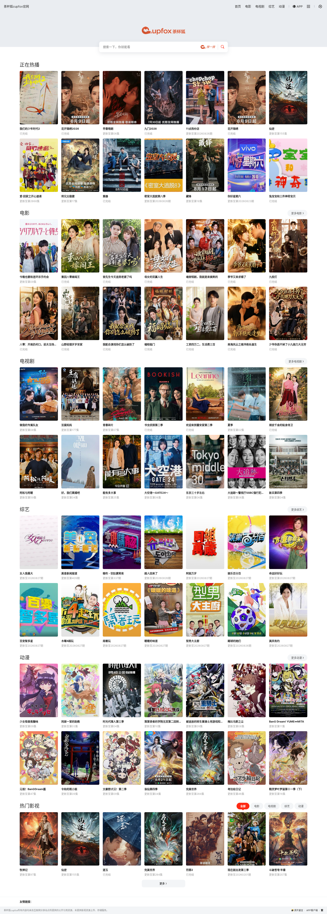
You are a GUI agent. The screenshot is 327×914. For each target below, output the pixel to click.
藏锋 (188, 196)
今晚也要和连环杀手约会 (34, 276)
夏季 (230, 425)
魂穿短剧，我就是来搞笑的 (202, 276)
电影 (248, 6)
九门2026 (150, 128)
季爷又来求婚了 (237, 276)
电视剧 (259, 6)
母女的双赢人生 (153, 276)
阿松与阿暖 (26, 492)
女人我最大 (26, 573)
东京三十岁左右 (195, 492)
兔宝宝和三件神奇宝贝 (282, 196)
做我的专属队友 (29, 425)
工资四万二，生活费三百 (200, 344)
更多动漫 (296, 657)
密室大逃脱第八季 (155, 196)
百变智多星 (26, 640)
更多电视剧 (295, 361)
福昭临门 (149, 344)
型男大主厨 (192, 640)
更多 (162, 883)
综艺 (272, 6)
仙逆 (271, 128)
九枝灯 (273, 276)
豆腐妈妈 (66, 425)
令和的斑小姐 (69, 789)
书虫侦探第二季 (153, 425)
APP (300, 6)
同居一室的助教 (70, 721)
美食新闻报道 (69, 573)
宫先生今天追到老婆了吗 (117, 276)
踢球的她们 (234, 640)
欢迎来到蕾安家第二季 (199, 425)
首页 (238, 6)
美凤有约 (274, 640)
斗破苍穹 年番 (277, 869)
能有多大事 (109, 492)
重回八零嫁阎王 (70, 276)
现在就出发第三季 (238, 869)
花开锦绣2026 (70, 128)
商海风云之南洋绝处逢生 (242, 344)
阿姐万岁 (191, 573)
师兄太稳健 (68, 196)
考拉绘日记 (234, 789)
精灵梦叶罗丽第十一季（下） (286, 789)
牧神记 (24, 869)
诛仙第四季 (151, 789)
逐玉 (105, 869)
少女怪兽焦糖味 (29, 721)
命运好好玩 (275, 573)
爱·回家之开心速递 (31, 196)
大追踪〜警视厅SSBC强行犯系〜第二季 (247, 492)
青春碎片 (108, 425)
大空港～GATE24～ (156, 492)
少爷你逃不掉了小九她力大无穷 (287, 344)
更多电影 (296, 213)
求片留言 (298, 910)
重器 (105, 196)
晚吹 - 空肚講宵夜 (113, 573)
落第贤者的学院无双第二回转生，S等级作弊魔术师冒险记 (163, 721)
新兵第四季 (275, 492)
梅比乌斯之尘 (236, 721)
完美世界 (191, 789)
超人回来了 (151, 573)
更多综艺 (296, 509)
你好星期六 (234, 196)
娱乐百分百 (234, 573)
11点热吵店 (192, 128)
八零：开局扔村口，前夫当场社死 (39, 344)
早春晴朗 (108, 128)
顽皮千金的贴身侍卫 (281, 425)
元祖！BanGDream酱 (33, 789)
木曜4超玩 (67, 640)
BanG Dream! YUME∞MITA (286, 721)
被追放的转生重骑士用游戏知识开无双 (205, 721)
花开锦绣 (233, 128)
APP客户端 (312, 910)
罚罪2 (189, 869)
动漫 (282, 6)
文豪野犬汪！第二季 (115, 789)
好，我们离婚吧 (70, 492)
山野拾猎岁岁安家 (72, 344)
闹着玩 (107, 640)
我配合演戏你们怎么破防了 (119, 344)
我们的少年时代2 (30, 128)
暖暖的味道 (151, 640)
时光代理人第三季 (113, 721)
